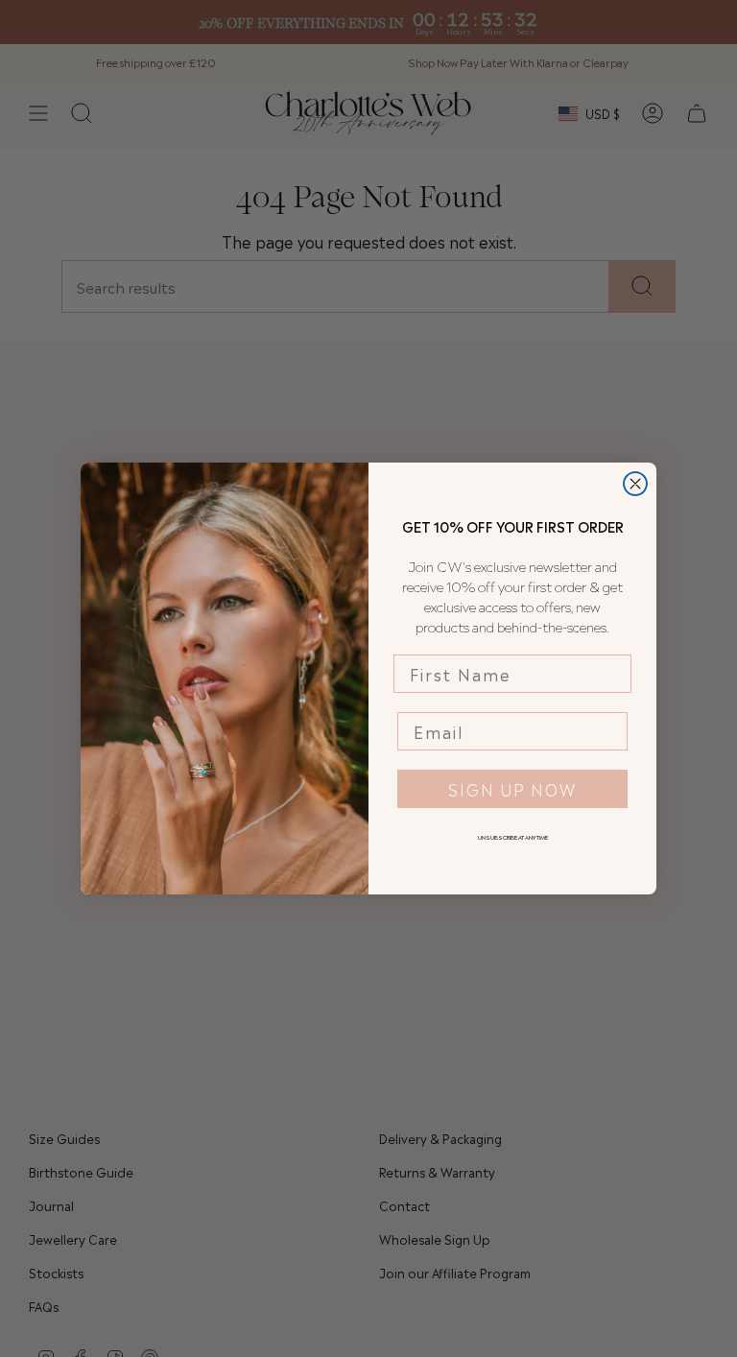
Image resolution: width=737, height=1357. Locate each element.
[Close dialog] (635, 483)
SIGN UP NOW (512, 788)
